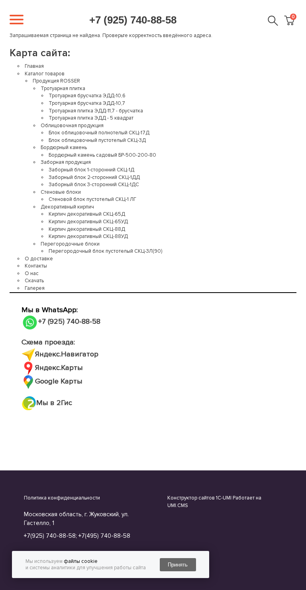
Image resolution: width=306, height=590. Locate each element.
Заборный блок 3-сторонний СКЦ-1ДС (94, 184)
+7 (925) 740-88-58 (133, 20)
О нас (32, 273)
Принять (178, 565)
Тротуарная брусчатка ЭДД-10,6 (87, 95)
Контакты (36, 266)
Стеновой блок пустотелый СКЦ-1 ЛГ (92, 199)
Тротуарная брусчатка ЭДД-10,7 (87, 103)
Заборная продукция (66, 162)
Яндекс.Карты (59, 367)
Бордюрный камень (64, 147)
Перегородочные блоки (70, 244)
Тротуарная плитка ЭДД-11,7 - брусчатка (96, 111)
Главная (34, 66)
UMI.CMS (177, 505)
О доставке (39, 259)
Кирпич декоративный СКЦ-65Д (87, 214)
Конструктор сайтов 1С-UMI (199, 498)
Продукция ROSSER (56, 81)
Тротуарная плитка (63, 88)
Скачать (34, 280)
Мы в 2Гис (54, 402)
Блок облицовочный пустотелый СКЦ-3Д (97, 140)
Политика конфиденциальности (62, 498)
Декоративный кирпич (67, 207)
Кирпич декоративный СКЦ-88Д (87, 229)
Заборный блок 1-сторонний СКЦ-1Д (91, 170)
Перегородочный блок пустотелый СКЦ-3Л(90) (105, 251)
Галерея (35, 288)
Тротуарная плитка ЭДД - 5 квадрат (91, 118)
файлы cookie (81, 561)
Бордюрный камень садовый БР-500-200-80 (102, 155)
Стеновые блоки (61, 192)
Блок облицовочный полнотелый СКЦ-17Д (99, 133)
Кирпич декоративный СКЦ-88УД (88, 236)
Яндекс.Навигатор (66, 354)
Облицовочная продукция (72, 125)
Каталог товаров (45, 74)
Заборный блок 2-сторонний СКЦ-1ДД (94, 177)
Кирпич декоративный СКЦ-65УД (88, 221)
